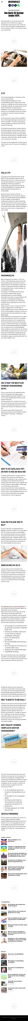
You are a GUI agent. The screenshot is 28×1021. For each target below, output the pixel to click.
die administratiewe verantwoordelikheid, (13, 606)
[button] (2, 1)
